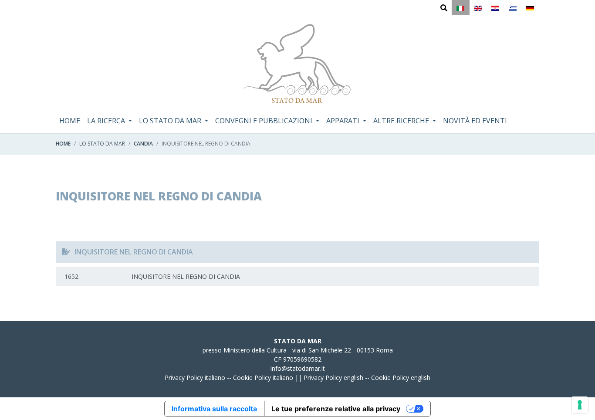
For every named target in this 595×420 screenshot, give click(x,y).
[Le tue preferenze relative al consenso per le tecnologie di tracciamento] (579, 404)
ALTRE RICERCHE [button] (402, 120)
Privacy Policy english (333, 377)
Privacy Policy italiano (195, 377)
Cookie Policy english (400, 377)
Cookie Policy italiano (263, 377)
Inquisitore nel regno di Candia (152, 276)
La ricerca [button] (107, 120)
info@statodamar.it (297, 368)
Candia (143, 143)
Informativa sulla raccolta (214, 408)
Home (69, 120)
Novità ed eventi (475, 120)
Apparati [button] (343, 120)
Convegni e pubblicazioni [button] (264, 120)
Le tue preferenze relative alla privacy (335, 408)
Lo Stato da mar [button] (171, 120)
